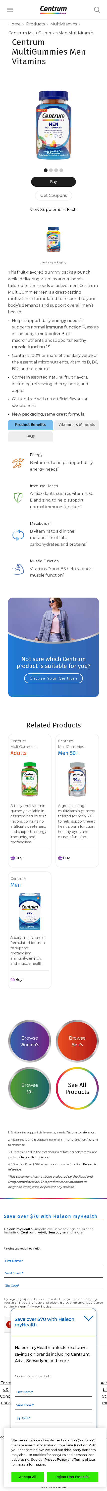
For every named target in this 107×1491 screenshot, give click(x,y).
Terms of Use (84, 1459)
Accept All (27, 1477)
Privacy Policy (56, 1459)
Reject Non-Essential (72, 1477)
